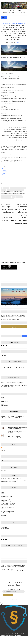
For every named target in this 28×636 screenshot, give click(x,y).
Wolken (11, 198)
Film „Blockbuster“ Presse (7, 496)
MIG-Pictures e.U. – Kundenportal (8, 503)
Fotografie (5, 23)
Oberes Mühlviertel (17, 195)
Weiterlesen (14, 599)
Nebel (6, 195)
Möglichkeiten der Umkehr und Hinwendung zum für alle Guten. (13, 193)
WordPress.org (5, 529)
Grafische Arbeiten (5, 400)
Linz (15, 191)
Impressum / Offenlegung (21, 480)
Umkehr (2, 198)
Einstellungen (18, 635)
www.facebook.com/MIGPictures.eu (20, 385)
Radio (3, 404)
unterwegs (7, 198)
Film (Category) (6, 495)
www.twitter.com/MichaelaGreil (17, 383)
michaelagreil (19, 42)
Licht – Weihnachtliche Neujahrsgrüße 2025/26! (11, 417)
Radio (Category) (6, 510)
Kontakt (3, 514)
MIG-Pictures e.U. (11, 23)
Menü (4, 17)
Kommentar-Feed (5, 528)
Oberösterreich (10, 195)
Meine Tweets (3, 355)
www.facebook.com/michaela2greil (18, 381)
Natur (2, 195)
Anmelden (4, 525)
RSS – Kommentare (5, 450)
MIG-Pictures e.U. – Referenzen (8, 504)
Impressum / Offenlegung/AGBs (8, 511)
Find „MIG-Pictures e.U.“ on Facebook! (14, 361)
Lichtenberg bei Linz (9, 191)
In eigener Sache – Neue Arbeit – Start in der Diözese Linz (13, 415)
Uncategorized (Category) (8, 512)
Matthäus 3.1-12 (19, 191)
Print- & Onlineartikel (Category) (9, 507)
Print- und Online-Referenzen (7, 505)
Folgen (13, 327)
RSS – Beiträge (5, 447)
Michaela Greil (14, 10)
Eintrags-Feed (4, 527)
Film (3, 397)
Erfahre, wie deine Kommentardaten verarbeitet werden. (13, 262)
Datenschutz (13, 481)
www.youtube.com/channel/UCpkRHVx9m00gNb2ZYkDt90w (12, 387)
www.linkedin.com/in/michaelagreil (17, 382)
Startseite (4, 490)
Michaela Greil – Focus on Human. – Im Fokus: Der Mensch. (13, 416)
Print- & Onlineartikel (20, 23)
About (3, 492)
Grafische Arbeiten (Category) (8, 501)
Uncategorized (5, 405)
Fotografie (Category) (7, 499)
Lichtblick (3, 191)
